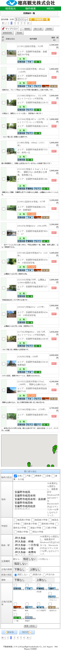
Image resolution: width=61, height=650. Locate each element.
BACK (11, 632)
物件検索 (30, 8)
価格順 (27, 29)
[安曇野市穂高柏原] (30, 506)
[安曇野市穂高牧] (30, 503)
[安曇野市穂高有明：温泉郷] (30, 499)
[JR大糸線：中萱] (26, 549)
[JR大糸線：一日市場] (26, 545)
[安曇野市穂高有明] (30, 496)
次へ (29, 23)
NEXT (25, 632)
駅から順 (38, 29)
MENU (50, 8)
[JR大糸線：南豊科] (26, 552)
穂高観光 (10, 8)
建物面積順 (7, 33)
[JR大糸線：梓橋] (26, 541)
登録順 (19, 33)
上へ (55, 645)
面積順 (49, 29)
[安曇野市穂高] (30, 492)
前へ (4, 23)
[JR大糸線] (26, 538)
